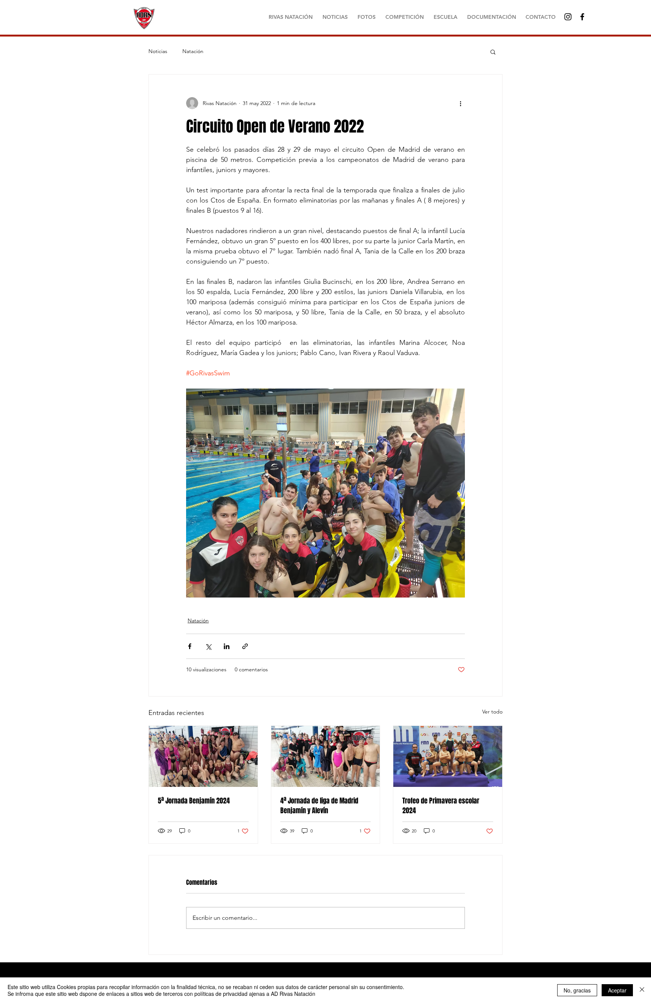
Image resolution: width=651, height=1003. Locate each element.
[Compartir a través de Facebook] (189, 646)
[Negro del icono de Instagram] (568, 16)
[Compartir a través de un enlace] (245, 646)
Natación (192, 51)
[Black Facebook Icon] (582, 16)
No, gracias (577, 990)
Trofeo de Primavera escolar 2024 (440, 806)
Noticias (157, 51)
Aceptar (617, 990)
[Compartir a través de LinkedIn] (226, 646)
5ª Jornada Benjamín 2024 (194, 801)
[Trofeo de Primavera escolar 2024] (447, 756)
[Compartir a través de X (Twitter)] (208, 646)
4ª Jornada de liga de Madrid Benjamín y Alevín (319, 806)
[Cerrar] (641, 990)
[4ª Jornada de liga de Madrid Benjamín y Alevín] (325, 756)
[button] (493, 52)
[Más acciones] (460, 103)
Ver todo (492, 711)
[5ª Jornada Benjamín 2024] (203, 756)
